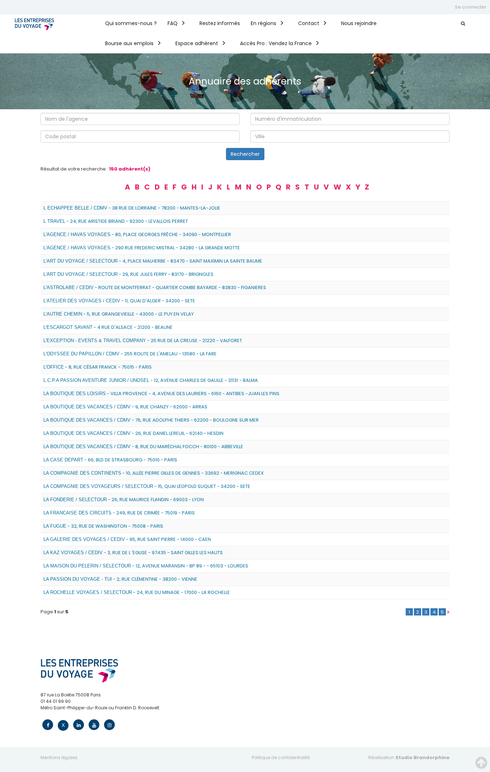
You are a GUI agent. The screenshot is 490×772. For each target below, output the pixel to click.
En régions (263, 23)
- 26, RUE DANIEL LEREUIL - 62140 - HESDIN (133, 433)
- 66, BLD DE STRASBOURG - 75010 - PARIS (110, 459)
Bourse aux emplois (129, 43)
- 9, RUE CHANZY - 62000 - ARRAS (125, 406)
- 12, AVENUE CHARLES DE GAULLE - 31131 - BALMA (150, 380)
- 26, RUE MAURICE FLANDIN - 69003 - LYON (123, 499)
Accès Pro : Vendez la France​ (276, 43)
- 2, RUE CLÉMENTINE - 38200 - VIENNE (120, 579)
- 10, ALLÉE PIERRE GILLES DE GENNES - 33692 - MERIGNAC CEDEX (153, 473)
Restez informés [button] (219, 23)
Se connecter (470, 7)
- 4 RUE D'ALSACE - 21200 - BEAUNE (108, 327)
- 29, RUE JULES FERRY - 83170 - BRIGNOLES (128, 274)
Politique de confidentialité (281, 757)
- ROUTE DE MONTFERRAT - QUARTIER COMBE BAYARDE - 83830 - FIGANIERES (154, 287)
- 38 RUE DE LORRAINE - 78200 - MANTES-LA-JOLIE (131, 208)
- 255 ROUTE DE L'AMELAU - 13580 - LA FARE (130, 353)
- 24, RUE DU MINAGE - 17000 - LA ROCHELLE (136, 592)
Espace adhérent (196, 43)
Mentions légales (59, 757)
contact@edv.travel (62, 714)
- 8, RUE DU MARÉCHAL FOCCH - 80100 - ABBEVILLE (143, 446)
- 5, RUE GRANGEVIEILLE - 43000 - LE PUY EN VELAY (118, 314)
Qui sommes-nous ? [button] (131, 23)
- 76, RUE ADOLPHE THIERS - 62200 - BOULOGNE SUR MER (151, 420)
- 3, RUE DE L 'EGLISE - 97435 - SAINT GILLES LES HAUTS (133, 552)
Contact (308, 23)
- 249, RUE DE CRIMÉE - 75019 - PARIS (119, 512)
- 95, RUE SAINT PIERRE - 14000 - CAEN (127, 539)
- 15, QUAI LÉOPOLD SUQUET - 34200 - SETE (146, 486)
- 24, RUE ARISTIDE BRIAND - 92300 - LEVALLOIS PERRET (115, 221)
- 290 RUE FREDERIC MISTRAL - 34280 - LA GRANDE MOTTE (141, 247)
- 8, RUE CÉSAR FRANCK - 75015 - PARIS (97, 367)
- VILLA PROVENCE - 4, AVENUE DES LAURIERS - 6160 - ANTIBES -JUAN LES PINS (161, 393)
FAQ (173, 23)
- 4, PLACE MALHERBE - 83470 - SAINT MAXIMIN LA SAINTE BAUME (152, 261)
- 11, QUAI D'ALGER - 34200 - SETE (119, 300)
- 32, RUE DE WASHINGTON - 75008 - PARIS (103, 526)
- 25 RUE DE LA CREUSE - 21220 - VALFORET (142, 340)
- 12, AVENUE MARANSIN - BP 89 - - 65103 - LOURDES (145, 565)
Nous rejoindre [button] (359, 23)
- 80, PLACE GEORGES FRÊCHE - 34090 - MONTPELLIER (137, 234)
